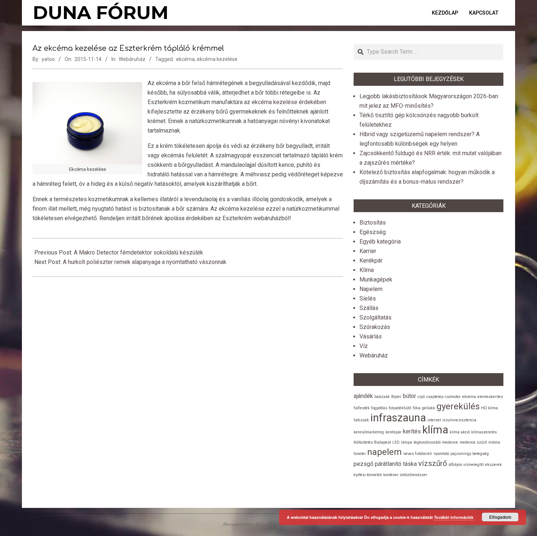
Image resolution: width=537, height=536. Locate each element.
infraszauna (398, 417)
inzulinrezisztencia (459, 420)
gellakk (428, 408)
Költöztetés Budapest (372, 442)
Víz (363, 345)
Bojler (396, 396)
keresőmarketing (369, 432)
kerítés (412, 431)
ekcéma (185, 59)
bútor (409, 396)
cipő (421, 396)
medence (450, 442)
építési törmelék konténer (376, 474)
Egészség (372, 232)
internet (434, 420)
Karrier (367, 251)
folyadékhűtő (400, 408)
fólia (416, 408)
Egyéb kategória (380, 241)
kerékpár (393, 432)
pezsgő (363, 463)
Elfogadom (500, 517)
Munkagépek (375, 279)
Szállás (368, 308)
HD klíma (489, 408)
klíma (435, 430)
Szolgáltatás (375, 317)
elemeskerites (490, 396)
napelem (384, 452)
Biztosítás (372, 222)
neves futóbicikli (417, 453)
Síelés (367, 298)
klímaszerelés (484, 432)
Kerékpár (370, 260)
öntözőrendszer (413, 474)
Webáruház (132, 59)
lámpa (406, 442)
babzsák (382, 396)
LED (396, 442)
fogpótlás (379, 408)
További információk (453, 517)
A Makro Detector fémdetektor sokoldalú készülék (138, 252)
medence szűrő (473, 442)
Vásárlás (370, 336)
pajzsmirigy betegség (469, 453)
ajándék (363, 396)
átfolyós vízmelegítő (466, 464)
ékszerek (493, 464)
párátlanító (388, 463)
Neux (260, 524)
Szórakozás (374, 326)
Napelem (370, 289)
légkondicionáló (427, 442)
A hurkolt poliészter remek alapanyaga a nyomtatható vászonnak (144, 262)
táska (410, 463)
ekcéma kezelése (217, 59)
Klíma (366, 270)
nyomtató (441, 453)
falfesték (362, 408)
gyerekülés (458, 406)
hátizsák (361, 420)
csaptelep (434, 396)
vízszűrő (432, 463)
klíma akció (460, 432)
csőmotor (453, 396)
